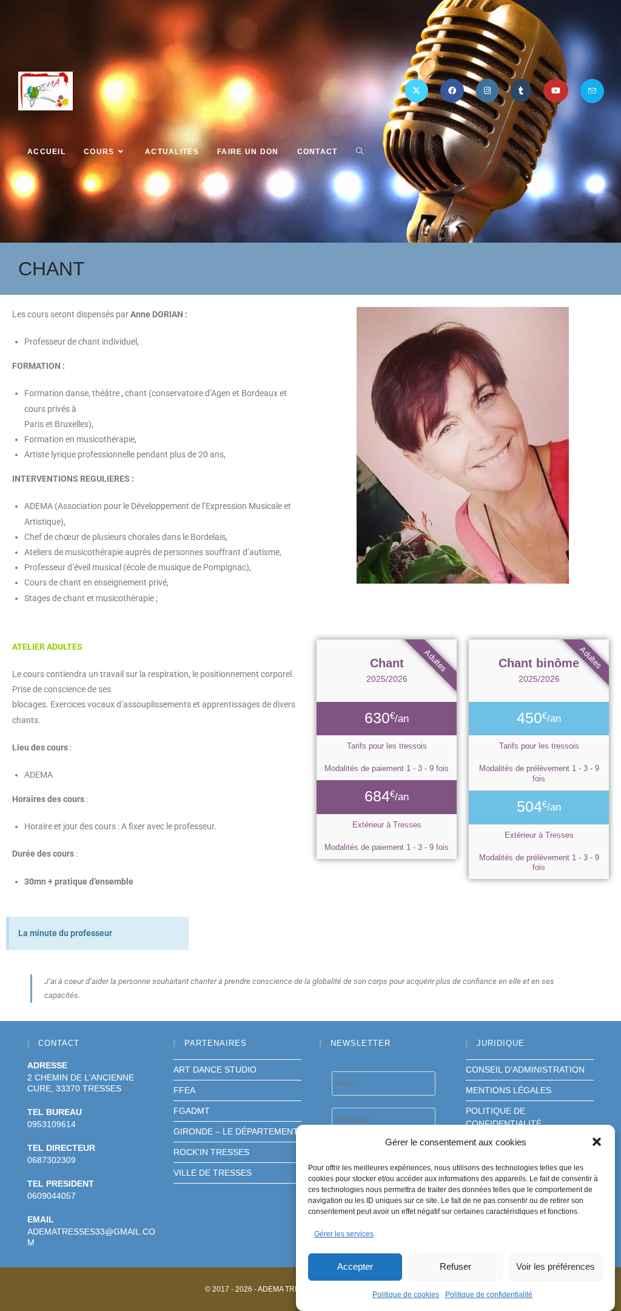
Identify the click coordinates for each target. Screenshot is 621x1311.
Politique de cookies (405, 1294)
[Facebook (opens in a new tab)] (452, 91)
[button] (597, 1142)
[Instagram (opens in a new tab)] (487, 91)
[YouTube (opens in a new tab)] (555, 91)
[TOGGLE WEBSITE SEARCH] (359, 151)
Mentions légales (508, 1090)
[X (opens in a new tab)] (416, 91)
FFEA (184, 1090)
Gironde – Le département (235, 1131)
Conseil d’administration (525, 1069)
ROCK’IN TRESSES (211, 1152)
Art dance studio (215, 1069)
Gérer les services (344, 1234)
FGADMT (191, 1111)
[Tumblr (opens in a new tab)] (521, 91)
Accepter (355, 1266)
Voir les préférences (555, 1266)
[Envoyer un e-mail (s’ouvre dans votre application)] (592, 91)
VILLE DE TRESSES (212, 1173)
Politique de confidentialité (488, 1294)
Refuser (455, 1266)
